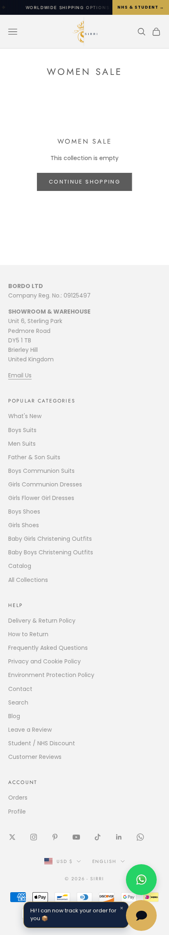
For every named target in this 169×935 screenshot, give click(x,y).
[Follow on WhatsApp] (140, 837)
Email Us (20, 375)
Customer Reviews (35, 757)
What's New (24, 416)
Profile (17, 811)
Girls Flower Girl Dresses (41, 498)
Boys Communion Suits (41, 471)
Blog (14, 716)
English (104, 861)
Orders (17, 797)
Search (18, 702)
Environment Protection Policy (51, 675)
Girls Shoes (23, 525)
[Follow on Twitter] (12, 837)
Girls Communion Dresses (45, 484)
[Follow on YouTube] (76, 837)
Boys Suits (22, 430)
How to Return (28, 634)
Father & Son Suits (34, 457)
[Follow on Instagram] (34, 837)
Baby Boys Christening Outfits (50, 552)
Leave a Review (30, 730)
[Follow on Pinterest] (55, 837)
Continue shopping (84, 182)
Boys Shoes (24, 511)
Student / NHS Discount (41, 743)
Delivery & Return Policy (41, 620)
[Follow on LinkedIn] (119, 837)
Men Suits (22, 444)
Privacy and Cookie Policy (44, 661)
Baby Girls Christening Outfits (50, 539)
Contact (20, 689)
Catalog (19, 566)
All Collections (28, 580)
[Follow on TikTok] (98, 837)
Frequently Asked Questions (48, 648)
